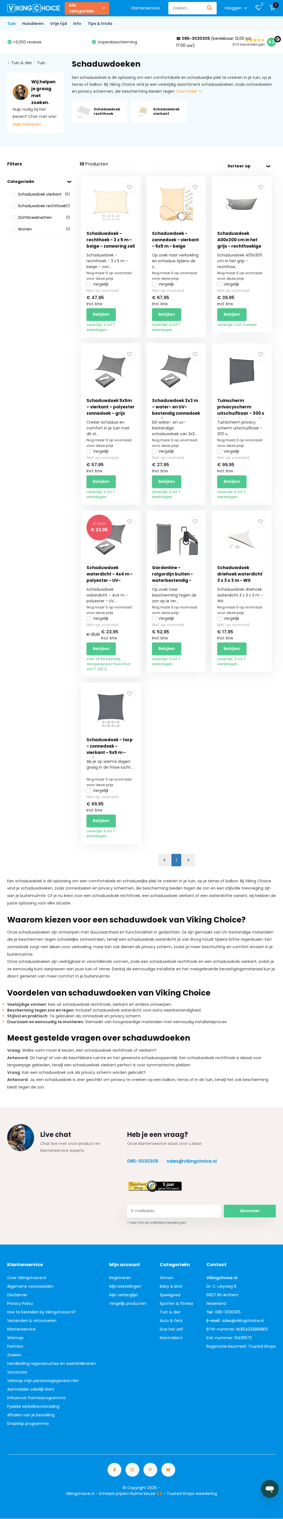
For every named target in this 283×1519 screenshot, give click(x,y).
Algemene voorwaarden (30, 1286)
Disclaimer (17, 1295)
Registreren (120, 1277)
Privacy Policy (20, 1303)
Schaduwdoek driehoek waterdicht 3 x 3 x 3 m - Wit (240, 574)
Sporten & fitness (176, 1303)
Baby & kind (171, 1286)
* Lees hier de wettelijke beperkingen (156, 1222)
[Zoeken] (210, 8)
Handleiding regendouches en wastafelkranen (51, 1363)
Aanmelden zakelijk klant (30, 1389)
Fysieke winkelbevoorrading (33, 1406)
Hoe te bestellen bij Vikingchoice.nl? (41, 1312)
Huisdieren (33, 23)
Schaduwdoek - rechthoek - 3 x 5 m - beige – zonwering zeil (111, 239)
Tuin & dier (21, 63)
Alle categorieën (81, 8)
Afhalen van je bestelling (30, 1415)
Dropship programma (28, 1423)
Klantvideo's (171, 1338)
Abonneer (250, 1211)
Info (77, 23)
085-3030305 (142, 1161)
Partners (15, 1346)
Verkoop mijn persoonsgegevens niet (43, 1380)
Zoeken (14, 1355)
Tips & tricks (100, 23)
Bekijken (101, 314)
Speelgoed (170, 1295)
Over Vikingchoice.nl (26, 1277)
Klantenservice (146, 8)
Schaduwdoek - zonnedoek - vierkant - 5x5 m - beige (175, 239)
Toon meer (187, 91)
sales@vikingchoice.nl (192, 1161)
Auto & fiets (171, 1320)
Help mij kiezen (27, 124)
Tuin (11, 23)
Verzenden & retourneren (31, 1320)
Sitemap (15, 1338)
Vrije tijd (58, 23)
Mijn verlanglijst (123, 1295)
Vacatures (17, 1372)
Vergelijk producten (127, 1303)
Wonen (167, 1277)
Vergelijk (101, 284)
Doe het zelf (171, 1329)
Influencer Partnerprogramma (36, 1398)
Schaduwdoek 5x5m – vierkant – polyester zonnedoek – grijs (111, 407)
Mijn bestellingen (125, 1286)
